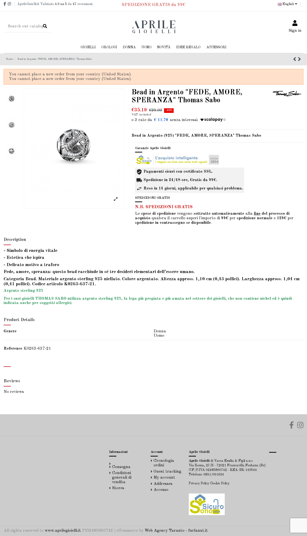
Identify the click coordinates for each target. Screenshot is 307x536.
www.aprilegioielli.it (63, 531)
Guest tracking (167, 471)
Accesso (161, 490)
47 (75, 4)
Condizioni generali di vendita (121, 477)
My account (164, 477)
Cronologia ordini (164, 463)
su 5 (61, 4)
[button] (129, 47)
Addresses (163, 484)
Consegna (121, 467)
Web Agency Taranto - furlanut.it (176, 531)
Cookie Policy (220, 483)
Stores (118, 488)
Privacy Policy (199, 483)
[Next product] (299, 60)
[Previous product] (295, 60)
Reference (13, 349)
